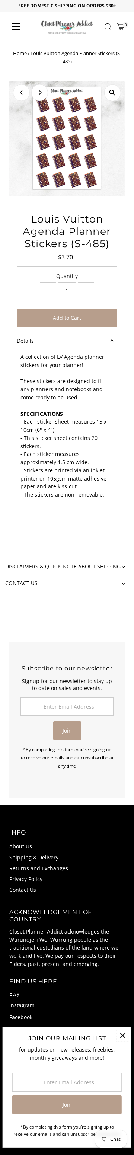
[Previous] (21, 92)
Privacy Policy (25, 879)
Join (67, 730)
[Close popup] (122, 1035)
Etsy (14, 993)
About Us (20, 846)
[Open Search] (108, 26)
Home (20, 53)
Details (25, 340)
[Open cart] (121, 26)
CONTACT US (21, 583)
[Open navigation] (16, 26)
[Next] (39, 92)
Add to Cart (67, 317)
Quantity (67, 276)
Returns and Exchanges (38, 868)
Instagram (22, 1005)
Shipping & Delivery (33, 857)
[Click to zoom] (112, 92)
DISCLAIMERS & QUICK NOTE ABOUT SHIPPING (63, 566)
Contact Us (22, 889)
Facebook (20, 1017)
